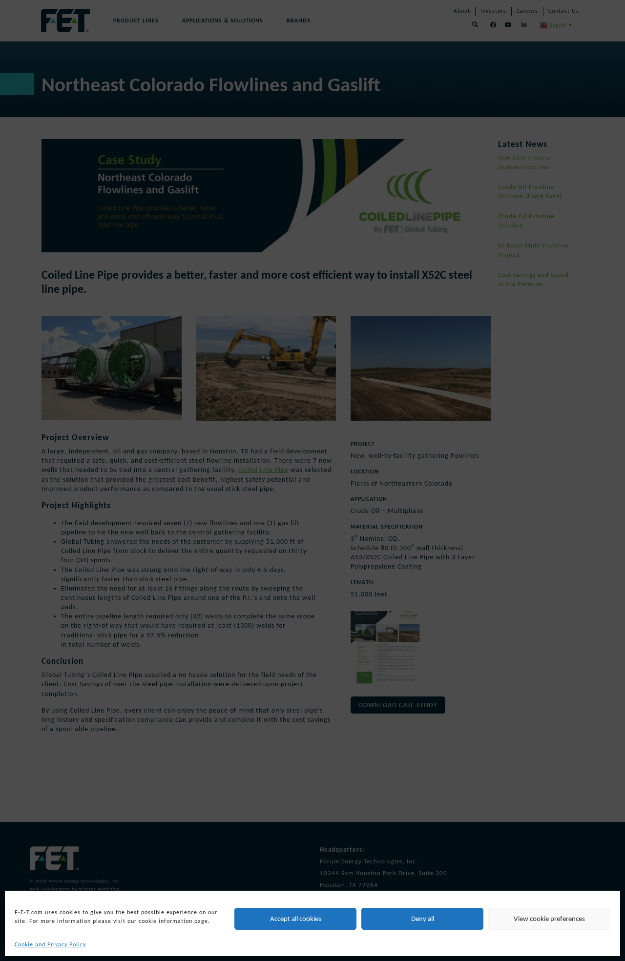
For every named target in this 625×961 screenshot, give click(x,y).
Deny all (422, 918)
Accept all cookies (295, 918)
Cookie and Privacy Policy (50, 944)
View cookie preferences (549, 918)
